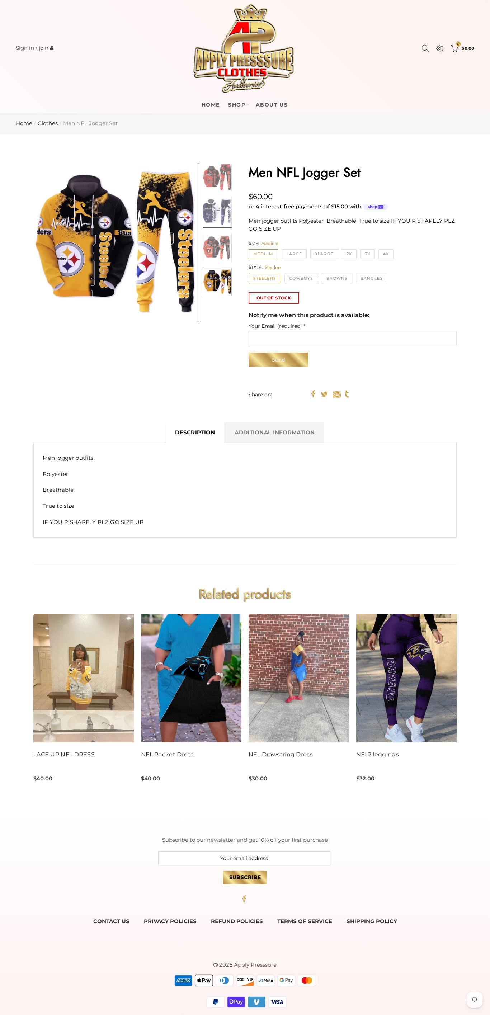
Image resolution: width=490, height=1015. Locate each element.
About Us (272, 105)
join (43, 48)
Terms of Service (304, 921)
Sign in (25, 48)
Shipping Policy (372, 921)
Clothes (48, 123)
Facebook (313, 394)
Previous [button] (53, 242)
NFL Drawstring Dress (281, 754)
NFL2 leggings (377, 754)
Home (211, 105)
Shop (236, 105)
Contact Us (111, 921)
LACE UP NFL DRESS (64, 754)
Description (195, 432)
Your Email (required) (277, 326)
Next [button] (179, 242)
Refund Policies (237, 921)
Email (337, 394)
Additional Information (275, 432)
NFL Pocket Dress (167, 754)
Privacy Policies (170, 921)
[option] (115, 242)
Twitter (324, 394)
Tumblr (346, 394)
